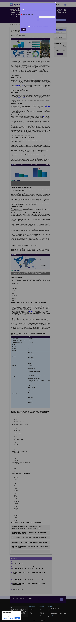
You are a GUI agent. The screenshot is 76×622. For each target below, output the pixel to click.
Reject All (11, 618)
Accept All (17, 618)
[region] (11, 615)
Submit (23, 29)
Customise (5, 618)
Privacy (24, 26)
